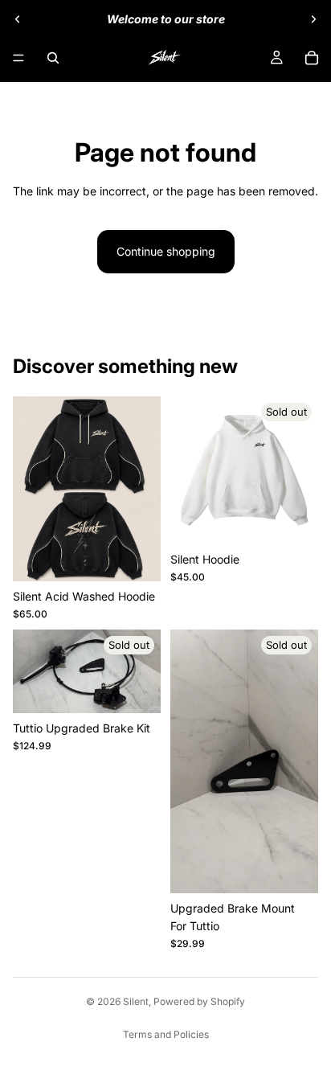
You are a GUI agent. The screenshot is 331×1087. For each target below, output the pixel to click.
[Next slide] (313, 19)
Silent (136, 1001)
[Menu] (18, 57)
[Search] (53, 58)
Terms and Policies (166, 1034)
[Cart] (311, 58)
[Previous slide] (17, 19)
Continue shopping (165, 251)
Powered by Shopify (199, 1001)
